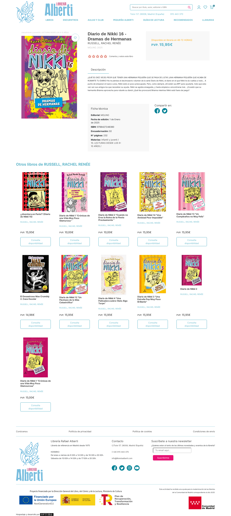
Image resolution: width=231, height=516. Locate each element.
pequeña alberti (123, 20)
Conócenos (22, 431)
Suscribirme (163, 457)
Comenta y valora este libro (121, 56)
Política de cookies (142, 431)
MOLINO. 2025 (95, 47)
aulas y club (96, 20)
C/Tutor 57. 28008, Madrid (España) (127, 445)
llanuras (208, 20)
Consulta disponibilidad (35, 242)
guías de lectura (153, 20)
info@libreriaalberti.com (122, 458)
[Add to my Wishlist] (75, 38)
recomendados (183, 20)
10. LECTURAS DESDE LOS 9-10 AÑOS (53, 32)
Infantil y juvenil (32, 32)
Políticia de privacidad (80, 431)
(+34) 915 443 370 (120, 452)
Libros (23, 32)
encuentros (70, 20)
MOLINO (105, 115)
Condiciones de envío (204, 431)
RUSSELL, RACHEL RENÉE (31, 222)
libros (49, 20)
